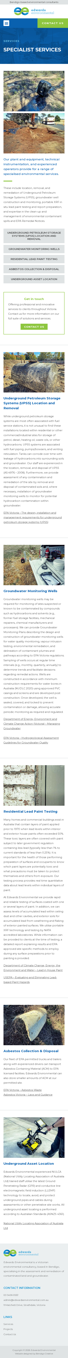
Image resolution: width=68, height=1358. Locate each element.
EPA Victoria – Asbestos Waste (22, 1090)
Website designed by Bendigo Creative (34, 1353)
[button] (6, 23)
